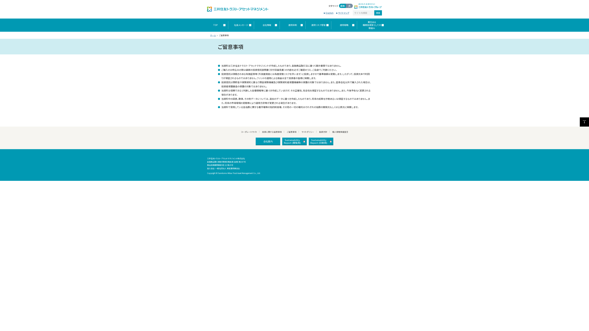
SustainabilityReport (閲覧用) (292, 141)
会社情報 (267, 25)
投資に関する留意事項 (272, 131)
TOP (215, 25)
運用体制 (292, 25)
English (329, 12)
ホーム (213, 35)
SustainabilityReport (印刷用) (318, 141)
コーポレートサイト (249, 131)
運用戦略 (344, 25)
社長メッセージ (241, 25)
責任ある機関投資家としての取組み (372, 25)
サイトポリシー (308, 131)
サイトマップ (343, 12)
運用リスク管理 (318, 25)
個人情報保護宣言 (340, 131)
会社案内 (268, 141)
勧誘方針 (323, 131)
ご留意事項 (291, 131)
